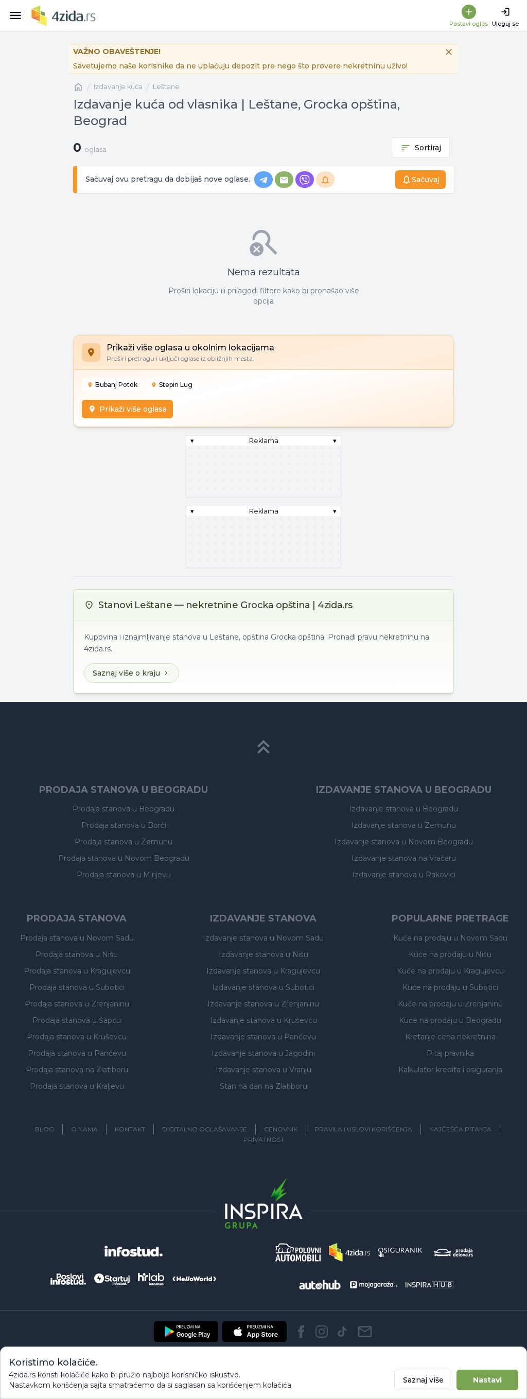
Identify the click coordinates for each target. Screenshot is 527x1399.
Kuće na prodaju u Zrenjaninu (450, 1003)
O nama (84, 1129)
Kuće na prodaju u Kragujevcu (450, 971)
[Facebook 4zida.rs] (301, 1331)
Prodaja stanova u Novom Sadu (77, 938)
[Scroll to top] (263, 747)
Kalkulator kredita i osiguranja (450, 1069)
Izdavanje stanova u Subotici (263, 987)
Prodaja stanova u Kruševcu (77, 1036)
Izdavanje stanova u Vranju (263, 1069)
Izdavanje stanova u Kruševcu (263, 1020)
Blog (44, 1129)
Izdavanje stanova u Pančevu (263, 1036)
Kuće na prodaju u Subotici (450, 987)
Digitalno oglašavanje (204, 1129)
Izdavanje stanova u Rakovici (403, 874)
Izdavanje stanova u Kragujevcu (263, 971)
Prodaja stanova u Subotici (77, 987)
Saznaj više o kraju (126, 673)
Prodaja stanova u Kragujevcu (77, 971)
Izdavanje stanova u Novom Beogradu (404, 841)
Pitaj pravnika (450, 1053)
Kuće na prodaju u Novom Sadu (450, 938)
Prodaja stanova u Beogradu (123, 808)
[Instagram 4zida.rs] (321, 1331)
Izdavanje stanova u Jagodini (263, 1053)
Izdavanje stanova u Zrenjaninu (263, 1003)
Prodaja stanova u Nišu (77, 954)
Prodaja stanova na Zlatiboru (77, 1069)
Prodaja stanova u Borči (123, 825)
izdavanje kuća (118, 87)
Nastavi (487, 1380)
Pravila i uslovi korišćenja (363, 1129)
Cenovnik (280, 1129)
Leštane (166, 87)
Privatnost (263, 1139)
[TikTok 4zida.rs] (342, 1331)
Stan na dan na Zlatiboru (263, 1086)
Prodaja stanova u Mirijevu (124, 874)
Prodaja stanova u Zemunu (123, 841)
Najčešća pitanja (460, 1129)
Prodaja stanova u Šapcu (76, 1020)
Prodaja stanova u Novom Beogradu (123, 858)
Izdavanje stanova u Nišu (263, 954)
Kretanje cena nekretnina (450, 1036)
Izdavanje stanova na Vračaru (404, 858)
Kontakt (130, 1129)
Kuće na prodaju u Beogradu (450, 1020)
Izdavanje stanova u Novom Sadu (263, 938)
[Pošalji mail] (365, 1331)
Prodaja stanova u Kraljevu (77, 1086)
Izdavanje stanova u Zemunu (403, 825)
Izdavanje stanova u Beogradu (403, 808)
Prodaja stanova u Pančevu (77, 1053)
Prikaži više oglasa (133, 409)
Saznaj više (423, 1380)
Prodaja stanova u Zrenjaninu (77, 1003)
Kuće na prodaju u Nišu (450, 954)
